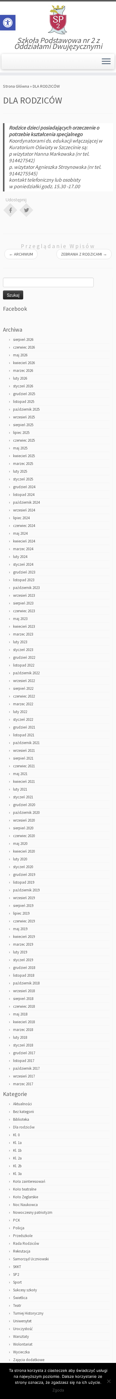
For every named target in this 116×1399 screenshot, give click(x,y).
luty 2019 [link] (20, 952)
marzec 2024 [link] (23, 548)
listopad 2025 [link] (23, 401)
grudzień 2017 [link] (24, 1052)
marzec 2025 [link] (23, 463)
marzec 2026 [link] (23, 370)
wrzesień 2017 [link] (24, 1076)
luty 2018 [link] (20, 1037)
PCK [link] (16, 1220)
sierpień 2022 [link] (23, 688)
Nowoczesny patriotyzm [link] (32, 1212)
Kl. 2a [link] (17, 1158)
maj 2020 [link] (20, 843)
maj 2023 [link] (20, 618)
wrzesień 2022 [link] (24, 680)
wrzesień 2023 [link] (24, 595)
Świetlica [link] (20, 1297)
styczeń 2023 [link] (23, 649)
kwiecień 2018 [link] (24, 1021)
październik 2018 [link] (26, 983)
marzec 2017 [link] (23, 1083)
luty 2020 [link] (20, 859)
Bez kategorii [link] (23, 1111)
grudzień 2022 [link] (24, 657)
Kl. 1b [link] (17, 1150)
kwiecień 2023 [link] (24, 626)
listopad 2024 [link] (23, 494)
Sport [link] (17, 1282)
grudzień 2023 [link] (24, 572)
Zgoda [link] (58, 1390)
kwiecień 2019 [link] (24, 936)
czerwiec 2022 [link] (24, 696)
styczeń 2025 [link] (23, 479)
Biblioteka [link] (21, 1119)
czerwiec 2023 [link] (24, 610)
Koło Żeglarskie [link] (25, 1196)
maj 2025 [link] (20, 448)
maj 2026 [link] (20, 355)
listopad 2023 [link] (23, 579)
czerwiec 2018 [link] (24, 1006)
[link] (7, 22)
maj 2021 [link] (20, 773)
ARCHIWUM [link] (21, 254)
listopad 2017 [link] (23, 1060)
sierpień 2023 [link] (23, 603)
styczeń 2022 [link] (23, 719)
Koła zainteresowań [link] (29, 1181)
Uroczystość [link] (23, 1328)
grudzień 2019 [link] (24, 874)
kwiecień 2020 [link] (24, 851)
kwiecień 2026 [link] (24, 362)
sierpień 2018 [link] (23, 998)
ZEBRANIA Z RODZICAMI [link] (84, 254)
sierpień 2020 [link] (23, 828)
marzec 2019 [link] (23, 944)
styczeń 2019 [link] (23, 959)
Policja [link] (18, 1227)
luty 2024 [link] (20, 556)
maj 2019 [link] (20, 928)
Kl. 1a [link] (17, 1142)
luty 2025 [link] (20, 471)
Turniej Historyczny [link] (28, 1313)
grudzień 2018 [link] (24, 967)
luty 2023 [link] (20, 641)
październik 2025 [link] (26, 409)
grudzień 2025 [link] (24, 393)
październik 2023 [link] (26, 587)
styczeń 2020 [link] (23, 866)
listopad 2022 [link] (23, 665)
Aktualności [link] (22, 1103)
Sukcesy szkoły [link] (25, 1290)
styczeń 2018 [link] (23, 1045)
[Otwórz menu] (106, 61)
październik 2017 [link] (26, 1068)
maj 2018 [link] (20, 1014)
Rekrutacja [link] (21, 1251)
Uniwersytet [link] (22, 1321)
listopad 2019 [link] (23, 882)
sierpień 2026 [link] (23, 339)
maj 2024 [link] (20, 533)
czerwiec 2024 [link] (24, 525)
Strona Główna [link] (16, 86)
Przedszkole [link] (22, 1235)
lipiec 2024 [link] (21, 517)
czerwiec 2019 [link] (24, 921)
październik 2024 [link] (26, 502)
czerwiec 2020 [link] (24, 835)
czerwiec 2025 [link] (24, 440)
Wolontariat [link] (22, 1344)
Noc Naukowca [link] (25, 1204)
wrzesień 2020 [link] (24, 820)
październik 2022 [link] (26, 672)
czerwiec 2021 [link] (24, 766)
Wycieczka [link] (21, 1352)
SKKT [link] (17, 1266)
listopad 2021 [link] (23, 735)
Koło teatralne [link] (24, 1189)
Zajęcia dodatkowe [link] (28, 1359)
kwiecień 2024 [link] (24, 541)
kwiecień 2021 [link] (24, 781)
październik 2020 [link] (26, 812)
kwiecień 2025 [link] (24, 455)
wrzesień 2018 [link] (24, 990)
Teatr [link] (17, 1305)
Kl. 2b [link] (17, 1165)
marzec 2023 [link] (23, 634)
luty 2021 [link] (20, 789)
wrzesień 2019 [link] (24, 897)
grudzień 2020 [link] (24, 804)
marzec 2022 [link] (23, 704)
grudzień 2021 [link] (24, 727)
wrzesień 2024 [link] (24, 510)
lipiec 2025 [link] (21, 432)
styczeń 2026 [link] (23, 386)
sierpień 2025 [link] (23, 424)
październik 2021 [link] (26, 742)
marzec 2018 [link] (23, 1029)
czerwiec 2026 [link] (24, 347)
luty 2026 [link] (20, 378)
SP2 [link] (16, 1274)
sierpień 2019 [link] (23, 905)
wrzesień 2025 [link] (24, 417)
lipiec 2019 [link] (21, 913)
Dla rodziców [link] (24, 1127)
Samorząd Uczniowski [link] (31, 1259)
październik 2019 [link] (26, 890)
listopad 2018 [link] (23, 975)
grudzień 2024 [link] (24, 486)
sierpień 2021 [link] (23, 758)
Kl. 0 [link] (16, 1134)
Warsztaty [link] (21, 1336)
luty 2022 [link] (20, 711)
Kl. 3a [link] (17, 1173)
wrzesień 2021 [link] (24, 750)
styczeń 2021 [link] (23, 797)
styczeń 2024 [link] (23, 564)
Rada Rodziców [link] (26, 1243)
